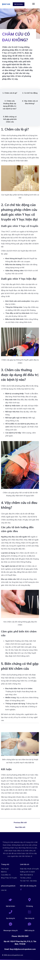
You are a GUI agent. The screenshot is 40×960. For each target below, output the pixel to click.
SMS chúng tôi (29, 930)
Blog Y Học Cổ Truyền (9, 878)
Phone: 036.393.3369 (20, 936)
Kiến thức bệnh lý (26, 875)
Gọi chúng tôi (10, 918)
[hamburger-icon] (33, 4)
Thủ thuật (5, 869)
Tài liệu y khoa (25, 878)
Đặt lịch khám (10, 906)
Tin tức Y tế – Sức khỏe (28, 881)
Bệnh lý (4, 872)
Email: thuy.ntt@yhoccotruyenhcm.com (20, 949)
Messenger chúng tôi (11, 930)
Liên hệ (3, 890)
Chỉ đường (29, 906)
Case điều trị (6, 875)
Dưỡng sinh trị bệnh (27, 872)
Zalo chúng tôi (29, 918)
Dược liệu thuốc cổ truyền (29, 869)
